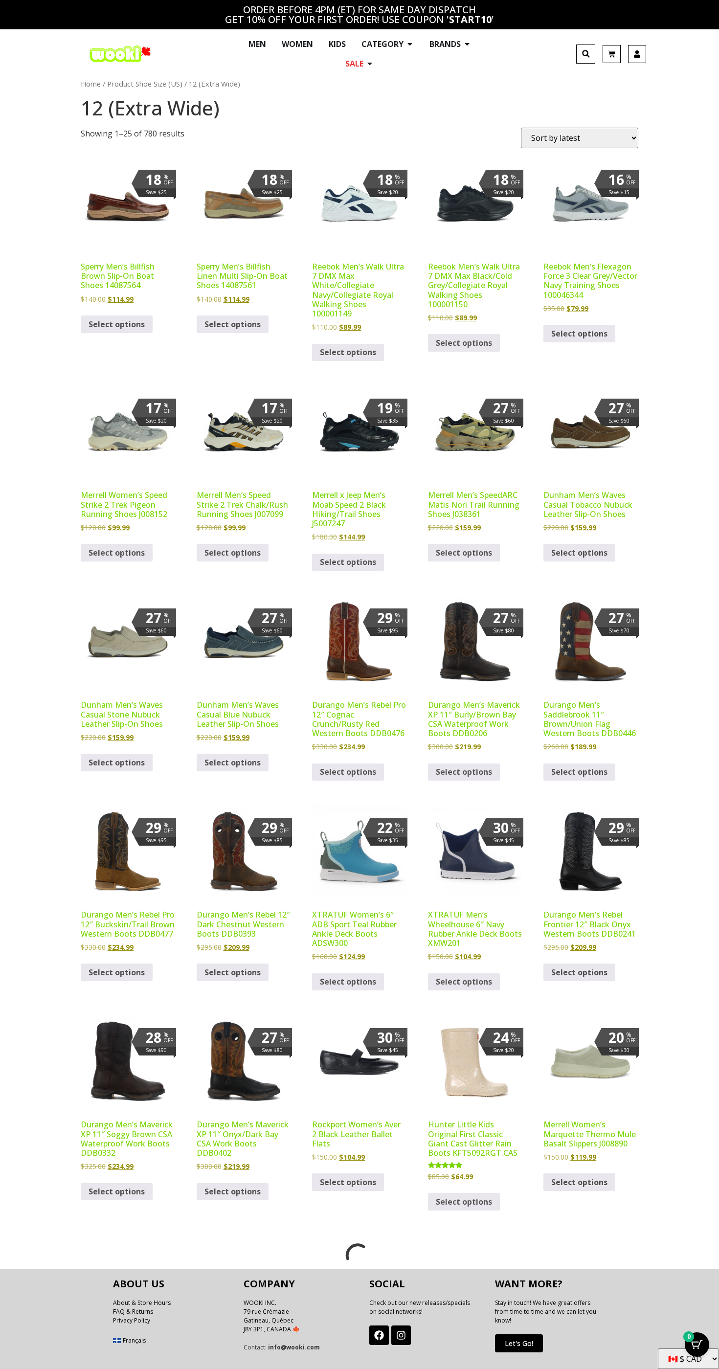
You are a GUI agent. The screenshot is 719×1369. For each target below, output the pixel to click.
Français (134, 1340)
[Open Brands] (467, 44)
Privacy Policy (131, 1320)
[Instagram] (401, 1335)
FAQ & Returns (133, 1311)
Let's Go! (519, 1343)
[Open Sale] (370, 63)
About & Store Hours (142, 1303)
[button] (585, 54)
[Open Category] (410, 44)
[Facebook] (379, 1335)
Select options (117, 324)
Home (91, 84)
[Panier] (612, 54)
